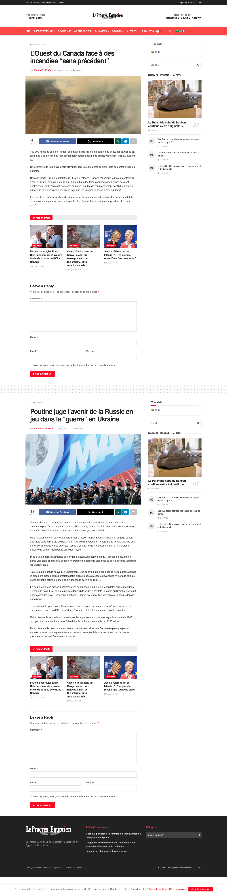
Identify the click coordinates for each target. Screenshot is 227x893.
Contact (61, 2)
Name (34, 337)
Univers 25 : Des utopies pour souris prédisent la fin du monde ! (179, 167)
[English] (180, 31)
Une (27, 31)
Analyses (41, 44)
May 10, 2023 (63, 70)
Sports (117, 31)
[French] (183, 31)
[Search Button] (170, 31)
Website (90, 351)
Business (101, 31)
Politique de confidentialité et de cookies (166, 889)
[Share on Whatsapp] (118, 141)
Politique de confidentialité (45, 2)
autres (132, 31)
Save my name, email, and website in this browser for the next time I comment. (74, 365)
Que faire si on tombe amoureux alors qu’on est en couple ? (178, 141)
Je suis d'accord (200, 889)
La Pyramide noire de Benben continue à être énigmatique (167, 124)
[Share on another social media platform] (133, 141)
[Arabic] (177, 31)
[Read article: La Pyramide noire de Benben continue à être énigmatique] (175, 99)
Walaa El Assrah (43, 70)
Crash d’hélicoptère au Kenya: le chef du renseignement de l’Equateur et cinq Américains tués (80, 258)
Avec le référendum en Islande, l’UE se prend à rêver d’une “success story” (120, 255)
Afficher (28, 2)
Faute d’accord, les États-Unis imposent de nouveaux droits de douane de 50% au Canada (46, 256)
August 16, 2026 (112, 262)
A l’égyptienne (43, 31)
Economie (64, 31)
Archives (148, 31)
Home (32, 44)
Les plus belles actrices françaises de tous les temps (179, 154)
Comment (36, 298)
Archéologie (83, 31)
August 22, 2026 (38, 266)
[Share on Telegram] (125, 141)
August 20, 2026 (75, 269)
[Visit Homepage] (107, 16)
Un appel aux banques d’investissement (107, 851)
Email (34, 351)
